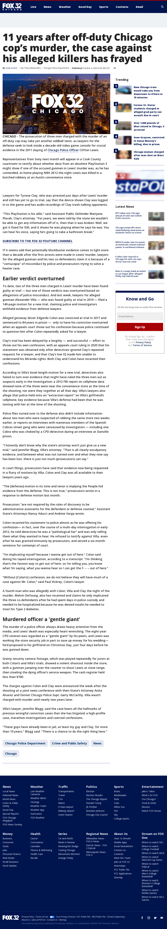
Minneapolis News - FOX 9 (96, 854)
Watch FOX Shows (151, 810)
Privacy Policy (143, 342)
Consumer (8, 842)
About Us (121, 834)
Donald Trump (93, 803)
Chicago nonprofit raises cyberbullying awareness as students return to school (129, 230)
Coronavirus (36, 842)
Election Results (94, 795)
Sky (116, 814)
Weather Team (38, 805)
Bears (117, 791)
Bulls (116, 799)
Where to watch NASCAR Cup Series (152, 858)
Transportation (66, 791)
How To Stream (122, 838)
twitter (155, 917)
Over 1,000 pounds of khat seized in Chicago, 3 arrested (149, 126)
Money (8, 834)
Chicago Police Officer (63, 150)
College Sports (121, 818)
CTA (60, 799)
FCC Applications (123, 873)
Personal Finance (12, 854)
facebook (142, 917)
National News (10, 795)
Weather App (37, 809)
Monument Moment (69, 854)
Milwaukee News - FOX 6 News (96, 840)
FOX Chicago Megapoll (9, 819)
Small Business (10, 861)
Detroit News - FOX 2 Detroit (96, 847)
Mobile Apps (120, 842)
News (97, 743)
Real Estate (9, 857)
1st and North (65, 838)
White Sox (119, 806)
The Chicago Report (96, 799)
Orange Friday (65, 857)
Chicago (11, 753)
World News (9, 799)
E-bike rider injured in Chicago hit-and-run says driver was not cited (128, 259)
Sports (119, 787)
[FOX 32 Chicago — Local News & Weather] (13, 7)
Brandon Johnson (95, 810)
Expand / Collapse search (162, 7)
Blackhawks (120, 795)
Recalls (34, 857)
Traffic (63, 787)
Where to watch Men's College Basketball (150, 873)
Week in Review (66, 842)
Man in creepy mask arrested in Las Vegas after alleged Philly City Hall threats (130, 274)
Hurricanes (36, 813)
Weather (36, 787)
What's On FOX (150, 795)
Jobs (5, 850)
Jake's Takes (148, 791)
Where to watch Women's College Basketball (151, 883)
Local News (9, 791)
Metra (61, 803)
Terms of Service (142, 345)
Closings (34, 802)
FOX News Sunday (12, 824)
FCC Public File (121, 869)
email (161, 917)
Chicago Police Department (56, 68)
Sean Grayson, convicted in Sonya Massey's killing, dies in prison (149, 141)
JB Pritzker (91, 806)
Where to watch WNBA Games (150, 892)
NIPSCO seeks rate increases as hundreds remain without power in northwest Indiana (130, 245)
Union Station (65, 814)
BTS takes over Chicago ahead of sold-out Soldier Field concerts (128, 216)
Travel (61, 795)
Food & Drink (149, 803)
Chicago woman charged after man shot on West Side (149, 155)
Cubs (116, 803)
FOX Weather (37, 817)
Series (62, 834)
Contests (118, 854)
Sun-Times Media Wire (30, 68)
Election (90, 791)
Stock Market (10, 865)
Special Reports (11, 813)
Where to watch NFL (153, 842)
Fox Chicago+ (149, 799)
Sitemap (118, 877)
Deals (6, 846)
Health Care (36, 854)
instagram (148, 917)
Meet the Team (122, 857)
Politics (91, 787)
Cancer (34, 838)
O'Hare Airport (65, 806)
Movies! (146, 806)
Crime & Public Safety (10, 804)
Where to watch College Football (150, 848)
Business (7, 838)
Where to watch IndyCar (150, 865)
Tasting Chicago (66, 850)
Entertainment (153, 787)
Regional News (97, 834)
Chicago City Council (96, 814)
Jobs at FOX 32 (122, 861)
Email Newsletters (123, 846)
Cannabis (35, 846)
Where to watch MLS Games (153, 898)
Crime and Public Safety (69, 743)
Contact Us (120, 850)
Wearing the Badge (68, 846)
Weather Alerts (38, 798)
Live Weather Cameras (37, 793)
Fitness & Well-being (41, 850)
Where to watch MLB (153, 853)
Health (35, 834)
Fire (116, 810)
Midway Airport (66, 810)
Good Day (8, 809)
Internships (120, 865)
